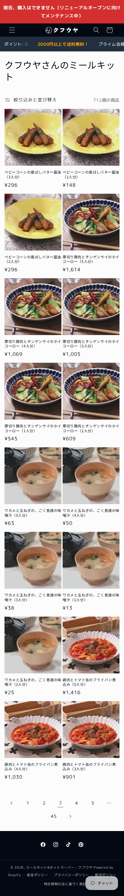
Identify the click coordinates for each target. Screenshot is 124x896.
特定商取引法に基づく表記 (65, 884)
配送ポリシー (105, 875)
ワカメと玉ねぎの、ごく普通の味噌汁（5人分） (33, 512)
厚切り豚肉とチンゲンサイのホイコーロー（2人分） (91, 428)
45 (54, 816)
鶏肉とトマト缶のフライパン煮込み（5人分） (89, 682)
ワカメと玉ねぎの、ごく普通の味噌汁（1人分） (91, 597)
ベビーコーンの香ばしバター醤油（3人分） (33, 174)
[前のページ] (11, 803)
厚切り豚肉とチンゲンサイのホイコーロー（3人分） (91, 343)
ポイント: (16, 44)
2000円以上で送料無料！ (63, 44)
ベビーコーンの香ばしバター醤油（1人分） (91, 174)
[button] (12, 30)
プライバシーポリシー (71, 875)
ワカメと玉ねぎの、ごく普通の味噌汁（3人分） (33, 597)
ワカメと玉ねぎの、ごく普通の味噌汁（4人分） (91, 512)
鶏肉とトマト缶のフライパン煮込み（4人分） (31, 766)
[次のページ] (70, 816)
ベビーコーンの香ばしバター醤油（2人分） (33, 259)
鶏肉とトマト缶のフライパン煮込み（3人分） (89, 766)
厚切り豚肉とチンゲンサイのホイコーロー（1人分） (33, 428)
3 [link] (60, 803)
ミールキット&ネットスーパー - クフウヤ (59, 867)
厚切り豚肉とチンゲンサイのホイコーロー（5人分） (91, 259)
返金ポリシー (37, 875)
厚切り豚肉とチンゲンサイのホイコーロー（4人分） (33, 343)
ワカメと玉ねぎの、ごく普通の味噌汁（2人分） (33, 682)
